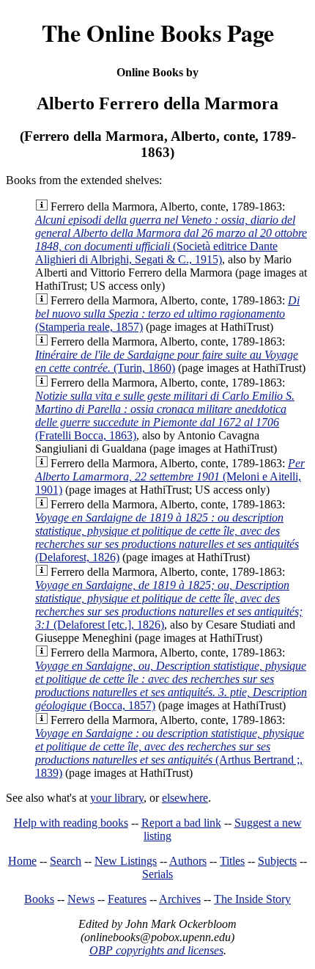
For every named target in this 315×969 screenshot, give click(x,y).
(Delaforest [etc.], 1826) (169, 605)
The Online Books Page (158, 32)
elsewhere (185, 797)
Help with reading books (71, 822)
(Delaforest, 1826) (167, 537)
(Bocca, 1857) (171, 685)
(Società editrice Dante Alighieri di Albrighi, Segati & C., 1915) (171, 239)
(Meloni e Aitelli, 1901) (170, 476)
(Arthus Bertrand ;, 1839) (169, 753)
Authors (188, 861)
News (80, 899)
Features (127, 899)
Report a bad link (181, 822)
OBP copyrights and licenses (156, 950)
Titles (232, 861)
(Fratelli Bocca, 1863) (164, 416)
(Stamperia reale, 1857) (167, 313)
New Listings (125, 861)
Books (39, 899)
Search (65, 861)
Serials (157, 874)
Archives (180, 899)
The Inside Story (252, 899)
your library (117, 797)
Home (22, 861)
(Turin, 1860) (166, 361)
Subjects (277, 861)
